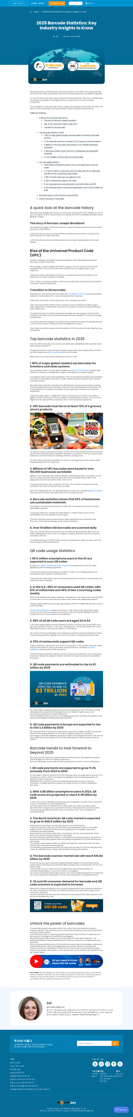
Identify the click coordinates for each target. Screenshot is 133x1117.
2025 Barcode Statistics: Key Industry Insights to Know (64, 12)
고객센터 (95, 1074)
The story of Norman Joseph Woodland (60, 120)
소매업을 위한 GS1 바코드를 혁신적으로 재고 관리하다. (30, 1089)
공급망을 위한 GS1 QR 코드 (20, 1076)
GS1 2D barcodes (81, 370)
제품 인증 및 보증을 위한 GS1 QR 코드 (24, 1086)
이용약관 (103, 1074)
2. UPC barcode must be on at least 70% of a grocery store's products (72, 141)
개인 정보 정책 (105, 1078)
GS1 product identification (40, 610)
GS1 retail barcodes (57, 352)
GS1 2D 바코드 (15, 1063)
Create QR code (58, 3)
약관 (101, 1071)
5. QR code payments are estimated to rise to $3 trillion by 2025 (70, 184)
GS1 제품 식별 (15, 1069)
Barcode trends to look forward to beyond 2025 (58, 195)
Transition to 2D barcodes (54, 127)
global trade (95, 490)
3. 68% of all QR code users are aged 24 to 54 (62, 177)
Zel (57, 36)
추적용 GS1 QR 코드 (17, 1072)
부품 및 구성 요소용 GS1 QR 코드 (22, 1082)
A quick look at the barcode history (53, 118)
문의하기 (119, 1076)
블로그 (36, 12)
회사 (118, 1071)
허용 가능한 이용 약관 (108, 1076)
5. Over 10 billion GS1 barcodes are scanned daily (63, 157)
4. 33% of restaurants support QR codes (60, 180)
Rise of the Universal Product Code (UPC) (61, 124)
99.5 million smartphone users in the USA (53, 565)
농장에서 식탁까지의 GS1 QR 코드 (22, 1079)
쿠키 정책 (103, 1081)
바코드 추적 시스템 (17, 1066)
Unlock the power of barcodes (51, 199)
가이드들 (95, 1071)
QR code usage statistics (49, 162)
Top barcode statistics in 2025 (51, 132)
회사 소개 (119, 1074)
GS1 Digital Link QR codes (78, 294)
